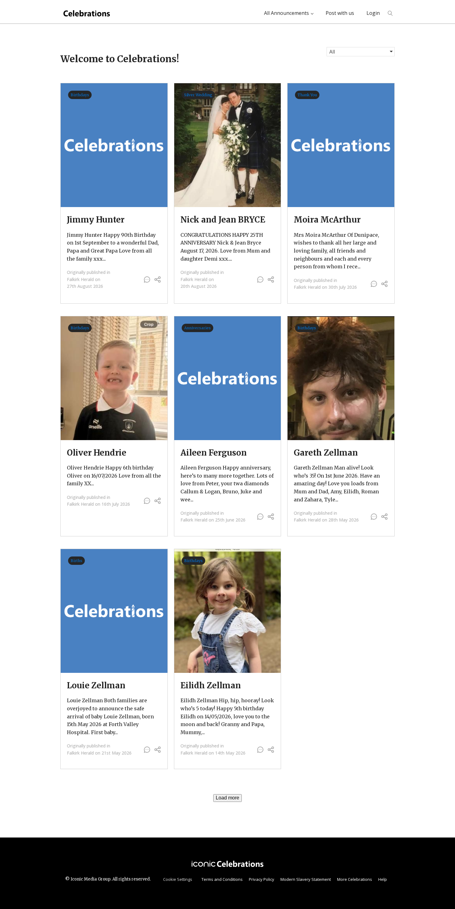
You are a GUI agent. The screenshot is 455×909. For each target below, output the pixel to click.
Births (76, 560)
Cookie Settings (177, 879)
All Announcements (286, 13)
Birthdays (80, 95)
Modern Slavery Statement (305, 879)
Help (382, 879)
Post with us (340, 13)
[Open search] (390, 13)
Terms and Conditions (222, 879)
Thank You (307, 95)
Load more (227, 797)
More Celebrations (354, 879)
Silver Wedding (198, 95)
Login (373, 13)
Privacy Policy (261, 879)
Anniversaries (197, 328)
